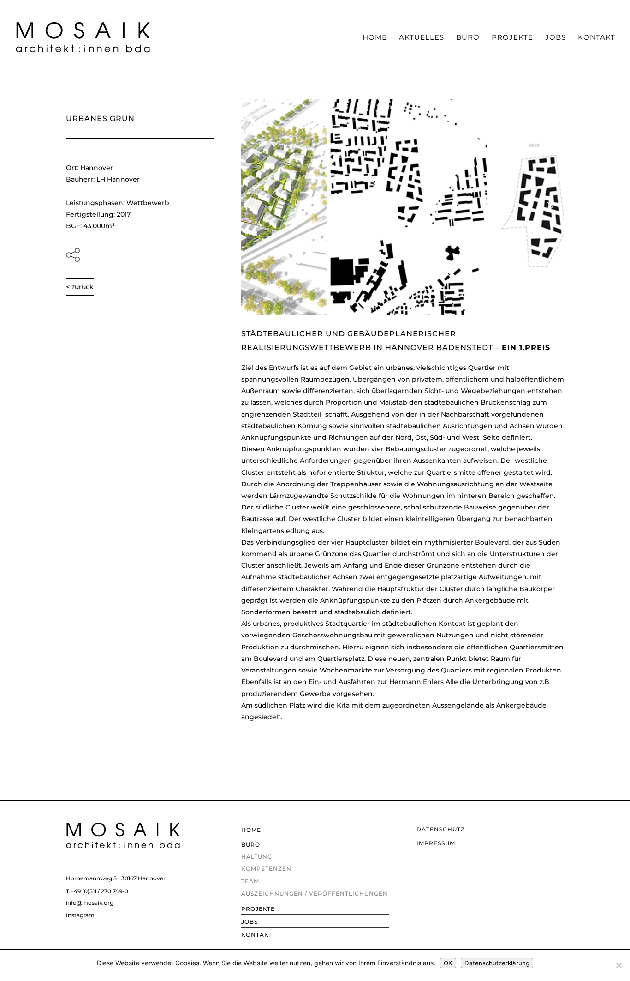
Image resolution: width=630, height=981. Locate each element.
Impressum (435, 843)
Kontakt (596, 38)
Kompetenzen (386, 7)
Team (425, 7)
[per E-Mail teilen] (140, 255)
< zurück (80, 287)
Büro (468, 38)
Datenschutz (440, 829)
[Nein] (618, 965)
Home (375, 38)
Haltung (342, 7)
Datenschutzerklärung (496, 963)
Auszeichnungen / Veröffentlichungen (503, 7)
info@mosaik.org (89, 902)
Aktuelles (421, 38)
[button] (255, 207)
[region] (402, 207)
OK (448, 963)
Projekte (512, 38)
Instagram (80, 915)
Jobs (555, 38)
